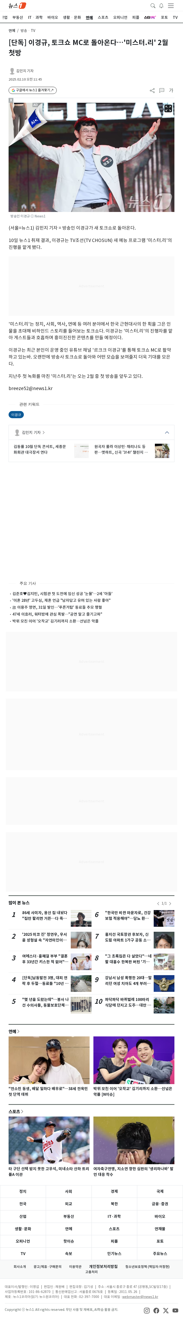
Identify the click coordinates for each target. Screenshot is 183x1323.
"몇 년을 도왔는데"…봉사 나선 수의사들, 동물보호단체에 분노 (45, 1005)
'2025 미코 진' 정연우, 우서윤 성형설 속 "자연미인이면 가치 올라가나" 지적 (44, 940)
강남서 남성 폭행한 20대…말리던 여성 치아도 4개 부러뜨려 (128, 983)
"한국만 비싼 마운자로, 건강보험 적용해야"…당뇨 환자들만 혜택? (128, 918)
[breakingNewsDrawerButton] (161, 5)
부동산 (68, 1216)
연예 (12, 30)
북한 (114, 1203)
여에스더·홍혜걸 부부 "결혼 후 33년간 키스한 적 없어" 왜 (45, 962)
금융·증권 (160, 1203)
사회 (68, 1191)
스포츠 (14, 1111)
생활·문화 (23, 1228)
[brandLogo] (17, 5)
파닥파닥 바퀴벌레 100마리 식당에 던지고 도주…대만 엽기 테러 (128, 1005)
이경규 (16, 414)
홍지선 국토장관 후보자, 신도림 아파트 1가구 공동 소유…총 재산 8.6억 (127, 940)
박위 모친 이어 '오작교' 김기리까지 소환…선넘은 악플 (55, 621)
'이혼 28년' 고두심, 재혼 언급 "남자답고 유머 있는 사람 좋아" (61, 600)
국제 (160, 1191)
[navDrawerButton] (170, 5)
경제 (114, 1191)
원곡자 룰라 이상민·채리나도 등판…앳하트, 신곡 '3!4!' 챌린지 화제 (121, 449)
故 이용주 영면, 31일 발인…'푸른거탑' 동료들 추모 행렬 (57, 607)
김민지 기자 (25, 71)
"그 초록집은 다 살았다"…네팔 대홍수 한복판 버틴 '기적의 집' (128, 962)
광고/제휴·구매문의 (47, 1267)
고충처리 (91, 1272)
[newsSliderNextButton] (170, 904)
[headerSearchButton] (153, 5)
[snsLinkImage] (147, 1310)
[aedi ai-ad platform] (36, 105)
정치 (22, 1191)
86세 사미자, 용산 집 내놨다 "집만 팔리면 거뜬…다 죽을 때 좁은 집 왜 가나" (44, 918)
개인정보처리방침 (103, 1266)
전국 (22, 1203)
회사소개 (20, 1267)
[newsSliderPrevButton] (158, 904)
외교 (68, 1203)
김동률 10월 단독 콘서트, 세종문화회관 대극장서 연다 (40, 449)
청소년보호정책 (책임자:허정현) (147, 1267)
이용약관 (75, 1267)
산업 (22, 1216)
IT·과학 (114, 1216)
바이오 (160, 1216)
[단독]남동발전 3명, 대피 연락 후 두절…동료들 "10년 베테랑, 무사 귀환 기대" (45, 983)
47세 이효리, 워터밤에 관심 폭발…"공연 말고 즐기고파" (57, 614)
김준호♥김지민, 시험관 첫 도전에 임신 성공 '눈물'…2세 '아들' (62, 593)
